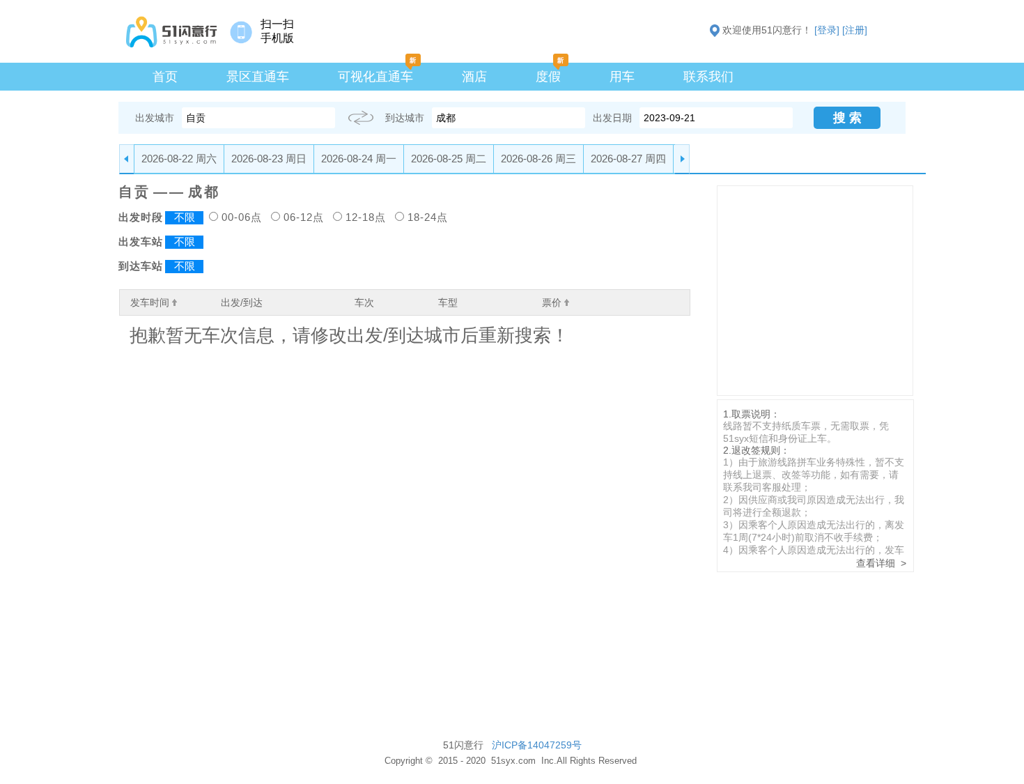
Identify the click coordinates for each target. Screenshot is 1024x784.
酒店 (474, 77)
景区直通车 (257, 77)
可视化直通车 (375, 77)
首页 (165, 77)
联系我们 (708, 77)
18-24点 (428, 217)
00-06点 (242, 217)
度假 (548, 77)
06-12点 (304, 217)
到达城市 (404, 117)
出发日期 (612, 117)
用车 (622, 77)
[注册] (854, 30)
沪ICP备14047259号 (537, 745)
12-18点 (366, 217)
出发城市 (154, 117)
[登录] (826, 30)
